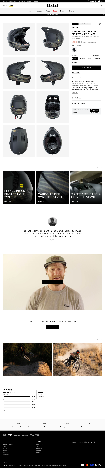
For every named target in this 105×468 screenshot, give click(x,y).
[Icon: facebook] (6, 462)
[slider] (45, 308)
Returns (5, 448)
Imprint (20, 465)
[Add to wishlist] (100, 24)
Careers (38, 452)
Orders (4, 446)
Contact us (5, 452)
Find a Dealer (76, 72)
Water (5, 5)
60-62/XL (74, 62)
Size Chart (95, 55)
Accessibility (55, 465)
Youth (48, 11)
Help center (6, 454)
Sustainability (39, 444)
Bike (11, 5)
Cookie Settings (62, 465)
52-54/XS (74, 58)
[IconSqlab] (29, 1)
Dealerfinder (39, 448)
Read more (75, 92)
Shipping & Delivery (8, 444)
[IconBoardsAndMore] (4, 435)
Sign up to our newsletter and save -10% (84, 442)
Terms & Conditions (28, 465)
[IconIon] (5, 1)
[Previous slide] (97, 167)
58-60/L (97, 58)
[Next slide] (101, 167)
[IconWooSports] (36, 1)
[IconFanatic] (22, 1)
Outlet (55, 11)
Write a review (7, 411)
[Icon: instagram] (8, 462)
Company (38, 450)
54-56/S (82, 58)
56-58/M (90, 58)
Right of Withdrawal (46, 465)
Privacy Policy (37, 465)
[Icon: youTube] (4, 462)
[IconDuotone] (13, 1)
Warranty (5, 450)
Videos (37, 446)
